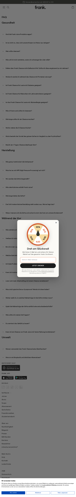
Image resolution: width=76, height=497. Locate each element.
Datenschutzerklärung (47, 271)
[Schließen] (56, 222)
